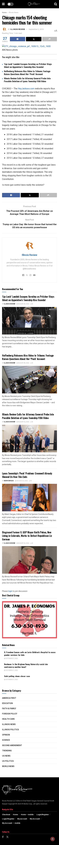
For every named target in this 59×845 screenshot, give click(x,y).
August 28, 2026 (23, 304)
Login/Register (42, 814)
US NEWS (6, 755)
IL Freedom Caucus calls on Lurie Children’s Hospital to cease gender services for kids (29, 653)
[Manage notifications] (52, 839)
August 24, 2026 (23, 543)
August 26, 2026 (23, 422)
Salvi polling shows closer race (17, 676)
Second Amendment (12, 745)
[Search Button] (55, 4)
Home (4, 12)
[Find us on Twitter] (7, 837)
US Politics (8, 761)
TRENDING (7, 750)
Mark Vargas (9, 481)
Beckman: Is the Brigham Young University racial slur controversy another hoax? (26, 665)
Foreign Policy (9, 713)
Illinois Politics (10, 729)
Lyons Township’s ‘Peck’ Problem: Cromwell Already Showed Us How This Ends (27, 475)
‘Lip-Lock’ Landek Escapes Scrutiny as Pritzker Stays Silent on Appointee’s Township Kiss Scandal (28, 65)
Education (7, 703)
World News (8, 766)
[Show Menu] (3, 4)
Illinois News (13, 12)
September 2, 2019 (36, 29)
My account (22, 818)
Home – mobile (27, 814)
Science (6, 740)
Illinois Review (17, 29)
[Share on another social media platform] (49, 39)
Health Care (8, 719)
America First (9, 698)
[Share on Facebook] (17, 39)
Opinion (6, 734)
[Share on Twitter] (33, 39)
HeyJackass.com (26, 88)
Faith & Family (9, 708)
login (10, 591)
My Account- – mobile (11, 823)
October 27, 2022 (11, 659)
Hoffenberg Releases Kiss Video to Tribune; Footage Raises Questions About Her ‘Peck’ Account (27, 73)
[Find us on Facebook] (2, 837)
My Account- (35, 818)
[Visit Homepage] (34, 4)
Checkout (6, 814)
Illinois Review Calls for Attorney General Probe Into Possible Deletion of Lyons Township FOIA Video (27, 80)
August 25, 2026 (22, 481)
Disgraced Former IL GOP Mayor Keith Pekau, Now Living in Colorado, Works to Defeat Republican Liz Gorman (27, 535)
